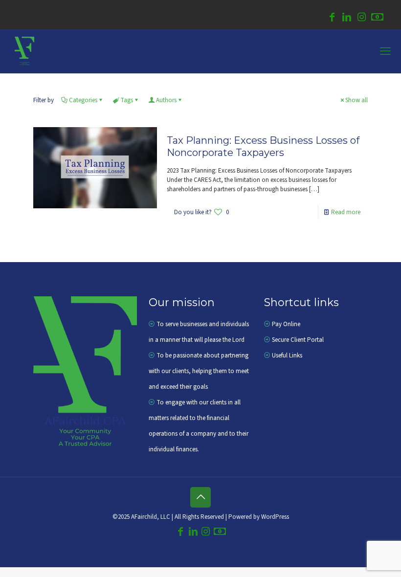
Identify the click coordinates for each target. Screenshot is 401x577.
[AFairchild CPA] (24, 51)
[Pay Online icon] (377, 18)
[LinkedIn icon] (347, 18)
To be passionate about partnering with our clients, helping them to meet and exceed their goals (199, 371)
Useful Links (287, 355)
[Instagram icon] (361, 18)
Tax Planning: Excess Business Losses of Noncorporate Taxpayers (263, 146)
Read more (345, 212)
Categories (83, 100)
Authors (166, 100)
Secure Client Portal (298, 339)
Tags (126, 100)
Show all (356, 100)
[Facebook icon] (332, 18)
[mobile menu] (385, 51)
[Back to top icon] (200, 497)
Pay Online (286, 324)
